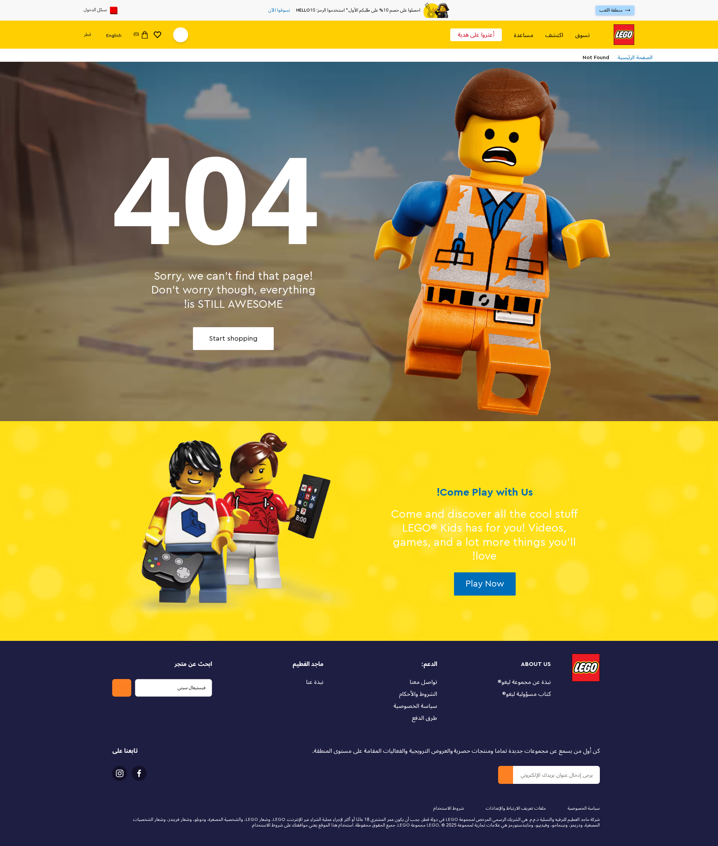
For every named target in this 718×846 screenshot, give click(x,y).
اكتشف (554, 35)
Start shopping (233, 338)
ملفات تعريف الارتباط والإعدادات (516, 808)
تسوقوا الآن (279, 10)
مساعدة (523, 35)
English (114, 35)
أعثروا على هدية (476, 34)
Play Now (485, 583)
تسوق (582, 35)
